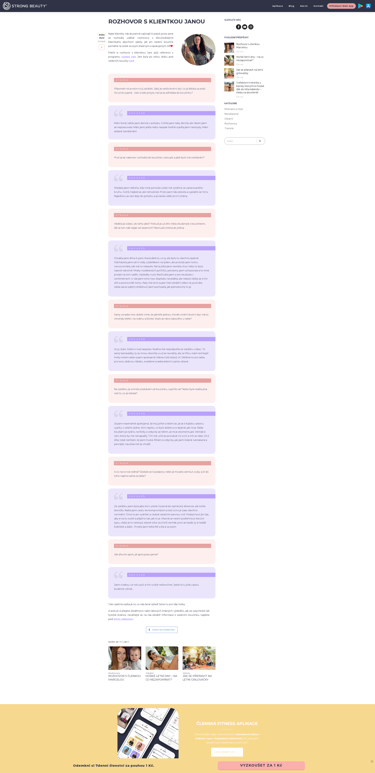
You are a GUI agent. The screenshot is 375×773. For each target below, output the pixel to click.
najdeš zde (128, 56)
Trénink (229, 128)
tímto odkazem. (124, 619)
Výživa (186, 673)
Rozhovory (114, 673)
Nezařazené (231, 114)
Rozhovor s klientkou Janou (156, 21)
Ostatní (150, 673)
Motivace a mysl (233, 109)
